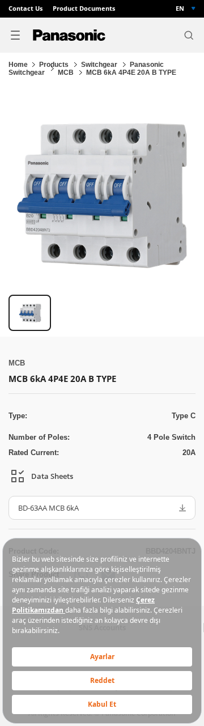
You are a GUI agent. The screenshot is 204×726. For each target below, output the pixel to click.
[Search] (189, 35)
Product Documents (84, 8)
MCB (66, 72)
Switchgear (100, 64)
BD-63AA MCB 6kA (48, 508)
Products (54, 64)
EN (180, 8)
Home (18, 64)
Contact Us (25, 8)
